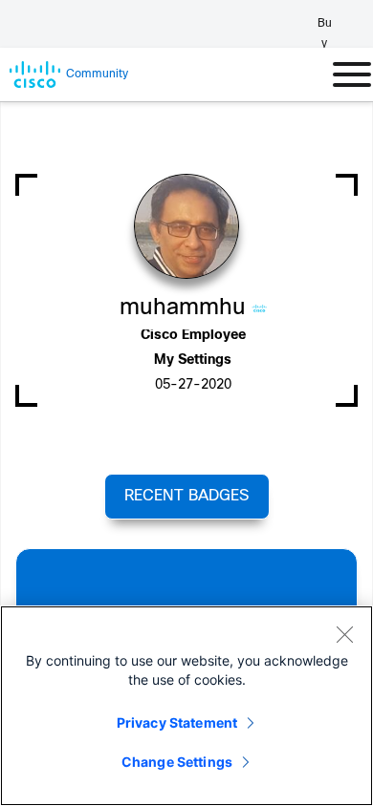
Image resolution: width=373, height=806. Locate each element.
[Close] (344, 634)
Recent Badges (186, 496)
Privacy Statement (177, 722)
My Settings (192, 360)
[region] (186, 705)
